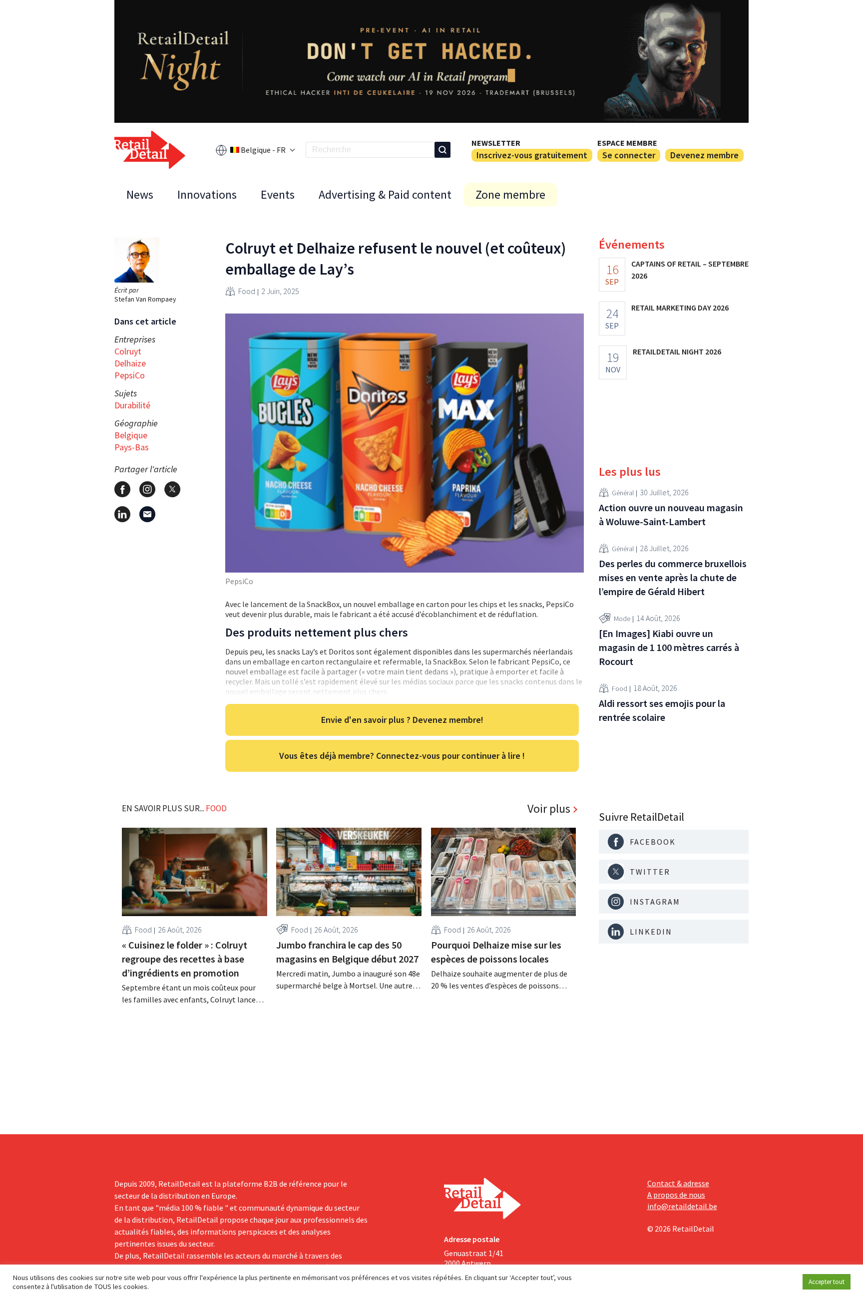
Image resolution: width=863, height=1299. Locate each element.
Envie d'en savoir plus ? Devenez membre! (402, 719)
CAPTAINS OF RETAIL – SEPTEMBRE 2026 (690, 270)
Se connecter (628, 155)
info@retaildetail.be (682, 1206)
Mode (622, 618)
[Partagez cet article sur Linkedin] (122, 514)
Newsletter (495, 143)
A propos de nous (676, 1195)
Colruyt (127, 351)
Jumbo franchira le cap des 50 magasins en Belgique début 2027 (347, 952)
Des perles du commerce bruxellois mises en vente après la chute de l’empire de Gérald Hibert (673, 577)
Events (278, 194)
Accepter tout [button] (827, 1282)
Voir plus (548, 809)
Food (246, 291)
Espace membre (627, 143)
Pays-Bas (131, 447)
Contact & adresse (678, 1183)
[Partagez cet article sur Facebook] (122, 489)
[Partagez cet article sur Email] (147, 514)
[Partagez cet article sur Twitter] (172, 489)
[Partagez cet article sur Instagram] (147, 489)
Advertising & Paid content (385, 194)
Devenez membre (704, 155)
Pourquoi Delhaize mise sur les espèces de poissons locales (496, 952)
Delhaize (130, 363)
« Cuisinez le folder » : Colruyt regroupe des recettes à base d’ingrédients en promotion (184, 959)
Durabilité (132, 405)
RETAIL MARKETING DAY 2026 (680, 308)
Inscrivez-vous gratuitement (531, 155)
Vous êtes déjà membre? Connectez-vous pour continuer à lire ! (402, 755)
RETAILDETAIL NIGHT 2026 (677, 351)
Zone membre (510, 194)
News (139, 194)
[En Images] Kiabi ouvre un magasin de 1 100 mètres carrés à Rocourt (669, 647)
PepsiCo (129, 375)
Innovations (207, 194)
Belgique (130, 435)
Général (623, 492)
